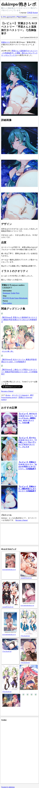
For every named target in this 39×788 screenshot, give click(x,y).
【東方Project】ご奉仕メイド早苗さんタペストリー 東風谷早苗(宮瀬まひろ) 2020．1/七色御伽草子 (19, 372)
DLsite (11, 298)
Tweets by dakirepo (8, 787)
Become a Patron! (7, 391)
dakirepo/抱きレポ (19, 4)
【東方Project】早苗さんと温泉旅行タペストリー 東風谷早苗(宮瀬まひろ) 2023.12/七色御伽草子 (19, 319)
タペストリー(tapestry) (20, 395)
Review (8, 395)
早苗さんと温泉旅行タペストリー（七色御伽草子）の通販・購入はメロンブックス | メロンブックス (19, 53)
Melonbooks (23, 298)
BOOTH (6, 298)
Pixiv (18, 293)
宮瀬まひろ (5, 42)
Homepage (6, 293)
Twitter (13, 293)
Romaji (35, 13)
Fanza (16, 298)
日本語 (29, 13)
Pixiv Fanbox (7, 303)
